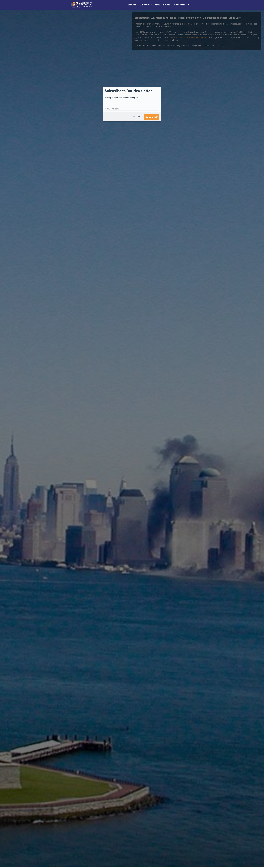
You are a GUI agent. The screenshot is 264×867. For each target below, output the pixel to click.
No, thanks (137, 117)
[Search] (189, 5)
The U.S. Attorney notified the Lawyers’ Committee (189, 37)
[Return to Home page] (81, 5)
